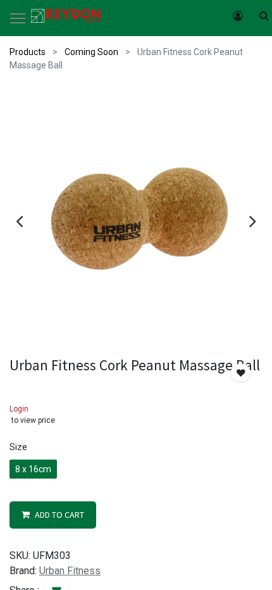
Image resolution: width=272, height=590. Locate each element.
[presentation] (19, 220)
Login (18, 409)
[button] (241, 373)
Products (27, 52)
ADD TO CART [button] (59, 514)
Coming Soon (91, 52)
